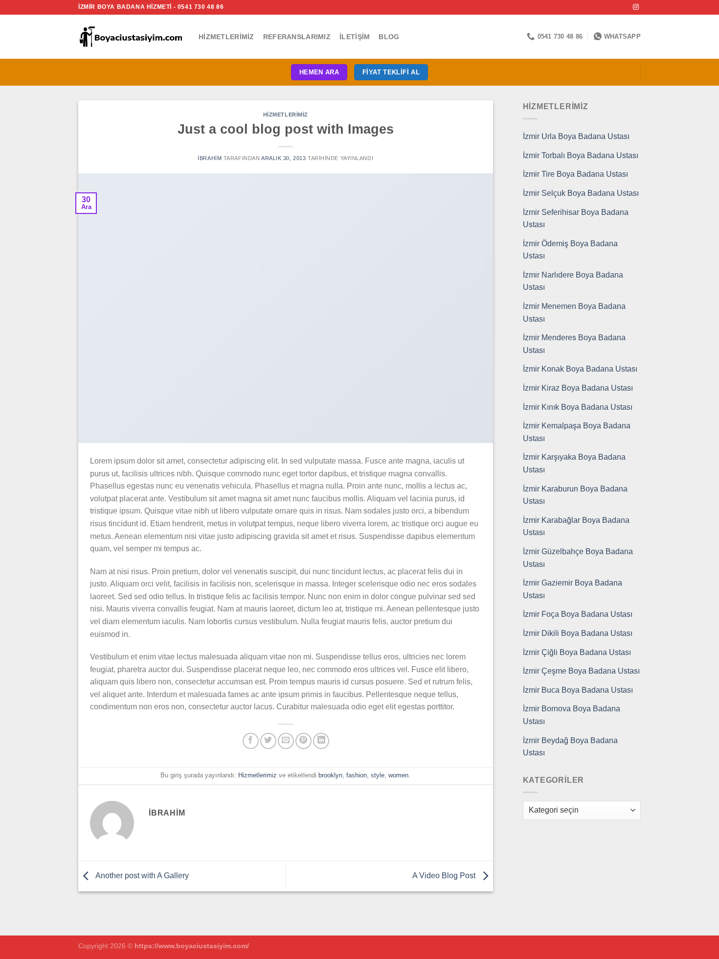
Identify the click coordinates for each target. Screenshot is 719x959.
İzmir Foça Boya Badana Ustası (577, 614)
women (398, 775)
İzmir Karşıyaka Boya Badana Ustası (574, 463)
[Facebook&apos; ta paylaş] (251, 741)
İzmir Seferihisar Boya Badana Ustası (576, 218)
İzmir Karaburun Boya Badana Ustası (575, 495)
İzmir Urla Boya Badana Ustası (576, 136)
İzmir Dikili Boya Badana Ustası (577, 633)
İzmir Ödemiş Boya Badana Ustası (570, 249)
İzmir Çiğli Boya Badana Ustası (577, 652)
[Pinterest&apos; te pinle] (303, 741)
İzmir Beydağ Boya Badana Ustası (570, 746)
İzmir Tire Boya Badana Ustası (575, 174)
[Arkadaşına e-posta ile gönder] (286, 741)
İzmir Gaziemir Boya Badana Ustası (572, 589)
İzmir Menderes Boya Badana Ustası (574, 343)
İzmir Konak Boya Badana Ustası (580, 369)
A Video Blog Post (444, 875)
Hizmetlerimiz (226, 37)
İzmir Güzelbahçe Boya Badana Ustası (578, 557)
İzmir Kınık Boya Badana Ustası (577, 407)
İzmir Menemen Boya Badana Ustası (574, 312)
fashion (356, 775)
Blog (389, 37)
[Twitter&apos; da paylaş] (268, 741)
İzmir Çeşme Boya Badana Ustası (581, 671)
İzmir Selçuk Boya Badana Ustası (581, 193)
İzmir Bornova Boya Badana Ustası (571, 714)
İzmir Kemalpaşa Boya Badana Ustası (576, 432)
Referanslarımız (297, 37)
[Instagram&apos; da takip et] (636, 7)
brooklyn (330, 775)
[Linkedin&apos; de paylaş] (321, 741)
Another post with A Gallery (141, 875)
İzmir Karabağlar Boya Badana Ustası (576, 526)
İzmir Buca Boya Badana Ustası (578, 690)
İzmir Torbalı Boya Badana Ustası (580, 155)
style (377, 775)
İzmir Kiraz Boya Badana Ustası (578, 388)
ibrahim (210, 158)
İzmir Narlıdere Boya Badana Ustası (573, 281)
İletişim (354, 37)
